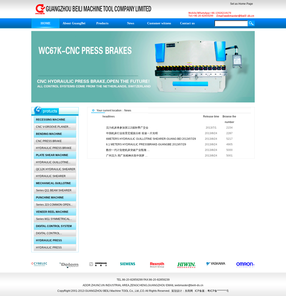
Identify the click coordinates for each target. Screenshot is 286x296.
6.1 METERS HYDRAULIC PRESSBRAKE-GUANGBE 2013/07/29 (146, 144)
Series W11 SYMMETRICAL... (54, 219)
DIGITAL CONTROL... (49, 233)
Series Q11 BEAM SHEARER (54, 190)
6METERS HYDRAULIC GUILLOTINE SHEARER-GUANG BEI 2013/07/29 (151, 138)
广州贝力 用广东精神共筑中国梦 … (127, 155)
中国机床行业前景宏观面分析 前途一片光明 (132, 133)
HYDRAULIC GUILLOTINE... (53, 162)
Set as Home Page (241, 3)
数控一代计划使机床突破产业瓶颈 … (128, 150)
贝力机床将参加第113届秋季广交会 (127, 127)
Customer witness (159, 23)
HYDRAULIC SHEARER (51, 176)
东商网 (189, 290)
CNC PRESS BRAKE (49, 141)
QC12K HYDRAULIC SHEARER (55, 169)
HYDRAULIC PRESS (49, 247)
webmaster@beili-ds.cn (189, 285)
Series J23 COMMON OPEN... (54, 204)
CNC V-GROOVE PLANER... (53, 126)
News (127, 110)
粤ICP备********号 (218, 290)
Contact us (187, 23)
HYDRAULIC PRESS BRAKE (54, 148)
